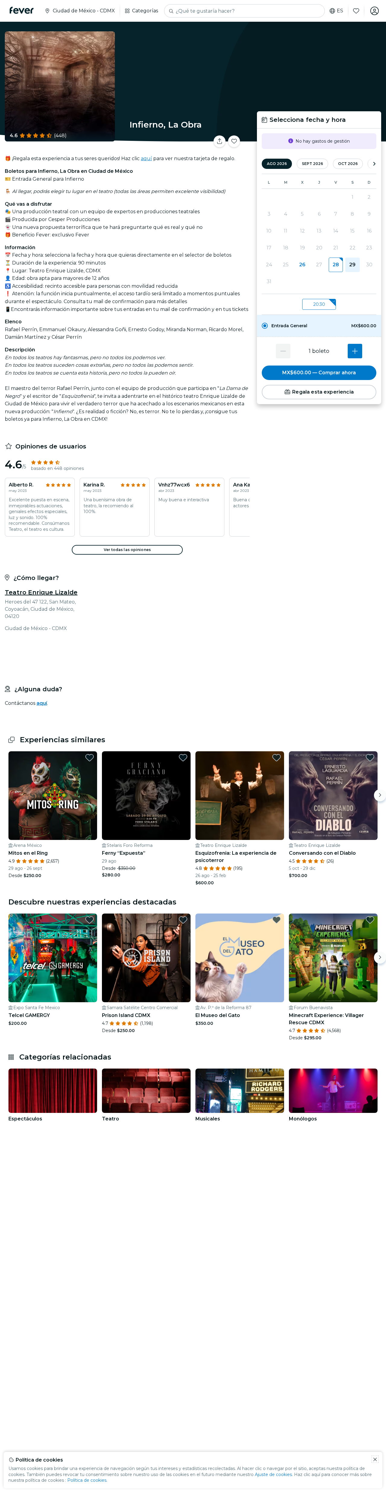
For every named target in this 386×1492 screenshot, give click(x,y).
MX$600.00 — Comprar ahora (319, 372)
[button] (319, 326)
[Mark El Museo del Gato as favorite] (276, 920)
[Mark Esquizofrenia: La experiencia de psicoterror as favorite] (276, 758)
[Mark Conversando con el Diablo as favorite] (370, 758)
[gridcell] (336, 265)
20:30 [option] (319, 304)
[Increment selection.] (355, 351)
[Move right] (380, 795)
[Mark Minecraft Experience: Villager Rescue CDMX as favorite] (370, 920)
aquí (146, 158)
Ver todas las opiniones (127, 549)
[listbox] (319, 304)
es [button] (340, 11)
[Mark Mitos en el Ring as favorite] (89, 758)
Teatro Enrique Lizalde (41, 592)
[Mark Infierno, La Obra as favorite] (234, 141)
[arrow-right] (374, 164)
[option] (319, 326)
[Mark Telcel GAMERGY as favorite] (89, 920)
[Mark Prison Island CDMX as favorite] (183, 920)
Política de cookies (86, 1480)
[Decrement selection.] (283, 351)
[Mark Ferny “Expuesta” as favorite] (183, 758)
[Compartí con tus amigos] (220, 141)
